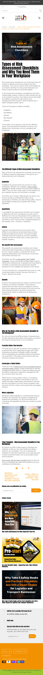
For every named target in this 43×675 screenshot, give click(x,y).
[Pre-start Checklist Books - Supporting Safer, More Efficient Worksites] (21, 549)
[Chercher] (40, 10)
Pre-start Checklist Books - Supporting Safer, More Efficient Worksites (20, 566)
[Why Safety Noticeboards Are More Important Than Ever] (21, 516)
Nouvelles (12, 27)
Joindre (36, 490)
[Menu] (3, 18)
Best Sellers (23, 6)
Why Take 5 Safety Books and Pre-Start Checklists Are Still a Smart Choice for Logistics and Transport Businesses (20, 602)
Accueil (4, 27)
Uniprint (9, 670)
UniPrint (4, 655)
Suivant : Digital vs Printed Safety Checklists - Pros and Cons (31, 476)
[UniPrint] (20, 18)
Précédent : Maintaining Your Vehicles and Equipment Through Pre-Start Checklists (12, 476)
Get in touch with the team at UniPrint (14, 460)
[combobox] (20, 10)
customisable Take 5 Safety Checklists (18, 260)
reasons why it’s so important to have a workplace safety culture (21, 367)
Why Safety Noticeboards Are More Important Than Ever (18, 531)
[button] (39, 18)
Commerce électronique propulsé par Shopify (14, 659)
